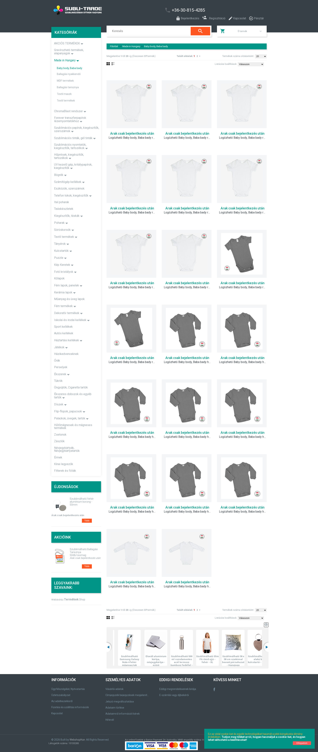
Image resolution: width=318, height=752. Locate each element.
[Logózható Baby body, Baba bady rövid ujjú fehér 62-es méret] (186, 104)
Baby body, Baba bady (156, 46)
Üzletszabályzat (60, 695)
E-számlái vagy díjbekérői (174, 695)
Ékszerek (60, 374)
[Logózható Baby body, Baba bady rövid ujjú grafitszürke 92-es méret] (131, 329)
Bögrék (58, 175)
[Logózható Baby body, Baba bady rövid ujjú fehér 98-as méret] (186, 254)
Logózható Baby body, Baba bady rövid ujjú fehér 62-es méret (189, 137)
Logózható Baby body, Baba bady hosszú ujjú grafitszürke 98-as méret (244, 511)
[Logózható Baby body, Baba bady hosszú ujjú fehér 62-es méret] (186, 553)
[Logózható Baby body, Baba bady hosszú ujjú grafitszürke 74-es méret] (186, 403)
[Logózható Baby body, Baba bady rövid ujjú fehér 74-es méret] (131, 179)
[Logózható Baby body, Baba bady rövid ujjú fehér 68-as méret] (242, 104)
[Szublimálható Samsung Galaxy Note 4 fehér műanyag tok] (119, 642)
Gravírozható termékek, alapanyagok (69, 51)
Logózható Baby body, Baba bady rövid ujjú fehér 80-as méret (189, 212)
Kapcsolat (57, 713)
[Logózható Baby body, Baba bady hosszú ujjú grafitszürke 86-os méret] (131, 478)
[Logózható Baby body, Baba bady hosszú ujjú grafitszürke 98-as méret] (242, 478)
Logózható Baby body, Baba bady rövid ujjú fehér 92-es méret (134, 287)
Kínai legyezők (63, 464)
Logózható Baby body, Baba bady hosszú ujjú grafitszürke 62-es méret (244, 362)
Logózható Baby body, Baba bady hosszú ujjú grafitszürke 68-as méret (134, 437)
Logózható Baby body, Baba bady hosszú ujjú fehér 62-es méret (189, 586)
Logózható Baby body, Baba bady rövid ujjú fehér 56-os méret (134, 137)
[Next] (200, 56)
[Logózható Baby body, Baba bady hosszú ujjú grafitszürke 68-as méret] (131, 403)
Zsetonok (60, 434)
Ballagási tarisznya (68, 87)
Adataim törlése (114, 707)
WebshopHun (77, 739)
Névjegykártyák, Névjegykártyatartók (67, 449)
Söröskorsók (62, 230)
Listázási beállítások (226, 64)
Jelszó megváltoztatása (119, 701)
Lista (113, 617)
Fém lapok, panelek (66, 285)
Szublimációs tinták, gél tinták (73, 138)
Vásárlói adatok (114, 689)
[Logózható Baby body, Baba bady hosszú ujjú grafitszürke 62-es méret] (242, 329)
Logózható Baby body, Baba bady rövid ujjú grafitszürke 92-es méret (134, 362)
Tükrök (58, 381)
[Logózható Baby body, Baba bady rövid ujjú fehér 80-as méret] (186, 179)
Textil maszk (64, 93)
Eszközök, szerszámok (69, 188)
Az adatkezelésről (62, 701)
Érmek (58, 457)
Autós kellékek (63, 333)
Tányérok (60, 244)
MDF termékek (65, 80)
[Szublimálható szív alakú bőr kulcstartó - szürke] (248, 642)
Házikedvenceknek (66, 354)
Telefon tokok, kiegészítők (71, 195)
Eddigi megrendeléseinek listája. (178, 689)
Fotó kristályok (63, 272)
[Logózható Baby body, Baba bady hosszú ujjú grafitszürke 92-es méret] (186, 478)
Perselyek (60, 367)
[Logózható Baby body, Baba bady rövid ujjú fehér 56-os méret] (131, 104)
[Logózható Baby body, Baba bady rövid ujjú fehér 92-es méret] (131, 254)
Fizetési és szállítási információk (70, 707)
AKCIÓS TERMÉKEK (67, 43)
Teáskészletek (63, 209)
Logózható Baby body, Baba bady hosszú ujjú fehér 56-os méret (134, 586)
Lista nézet (113, 63)
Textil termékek (66, 100)
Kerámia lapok (63, 292)
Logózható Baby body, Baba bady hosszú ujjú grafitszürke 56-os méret (189, 362)
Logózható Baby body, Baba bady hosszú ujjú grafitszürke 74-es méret (189, 437)
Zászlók (59, 441)
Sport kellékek (63, 326)
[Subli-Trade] (97, 10)
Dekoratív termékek (66, 313)
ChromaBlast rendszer (68, 111)
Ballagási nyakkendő (69, 74)
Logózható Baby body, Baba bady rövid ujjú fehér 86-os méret (244, 212)
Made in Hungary (131, 46)
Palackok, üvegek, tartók (69, 418)
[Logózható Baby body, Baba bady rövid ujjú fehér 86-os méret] (242, 179)
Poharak (59, 223)
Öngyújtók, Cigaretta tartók (71, 387)
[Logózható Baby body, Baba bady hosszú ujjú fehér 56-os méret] (131, 553)
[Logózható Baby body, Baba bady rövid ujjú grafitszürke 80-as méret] (242, 254)
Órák (57, 360)
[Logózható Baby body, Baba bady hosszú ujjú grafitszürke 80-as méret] (242, 403)
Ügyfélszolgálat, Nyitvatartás (68, 689)
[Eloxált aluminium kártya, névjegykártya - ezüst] (145, 642)
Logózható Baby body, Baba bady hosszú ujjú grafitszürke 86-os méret (134, 511)
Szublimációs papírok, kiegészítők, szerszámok (76, 129)
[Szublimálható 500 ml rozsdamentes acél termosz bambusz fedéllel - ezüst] (171, 642)
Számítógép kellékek (67, 182)
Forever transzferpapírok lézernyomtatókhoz (70, 119)
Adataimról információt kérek (122, 713)
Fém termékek (63, 306)
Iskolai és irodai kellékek (70, 320)
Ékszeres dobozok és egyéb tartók (72, 395)
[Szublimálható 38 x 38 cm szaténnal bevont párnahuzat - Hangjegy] (223, 642)
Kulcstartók (61, 251)
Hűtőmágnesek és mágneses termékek (73, 426)
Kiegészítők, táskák (67, 216)
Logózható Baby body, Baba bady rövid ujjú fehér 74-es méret (134, 212)
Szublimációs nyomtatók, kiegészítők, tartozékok (70, 146)
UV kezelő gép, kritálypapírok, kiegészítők (73, 166)
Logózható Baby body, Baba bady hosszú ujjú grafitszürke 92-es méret (189, 511)
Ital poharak (61, 202)
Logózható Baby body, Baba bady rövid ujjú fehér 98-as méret (189, 287)
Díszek (58, 404)
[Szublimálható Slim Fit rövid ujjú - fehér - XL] (197, 642)
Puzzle (58, 258)
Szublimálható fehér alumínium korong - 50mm (82, 501)
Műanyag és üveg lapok (69, 299)
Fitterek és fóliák (65, 470)
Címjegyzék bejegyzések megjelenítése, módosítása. (127, 695)
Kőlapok (59, 278)
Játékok (59, 347)
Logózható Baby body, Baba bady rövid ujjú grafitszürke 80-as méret (244, 287)
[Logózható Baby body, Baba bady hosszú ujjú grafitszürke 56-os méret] (186, 329)
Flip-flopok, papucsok (68, 411)
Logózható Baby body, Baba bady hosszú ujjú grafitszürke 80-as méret (244, 437)
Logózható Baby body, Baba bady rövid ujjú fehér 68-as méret (244, 137)
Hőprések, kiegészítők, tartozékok (69, 156)
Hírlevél (109, 719)
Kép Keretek (62, 265)
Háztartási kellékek (66, 340)
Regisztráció (217, 17)
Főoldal (114, 46)
